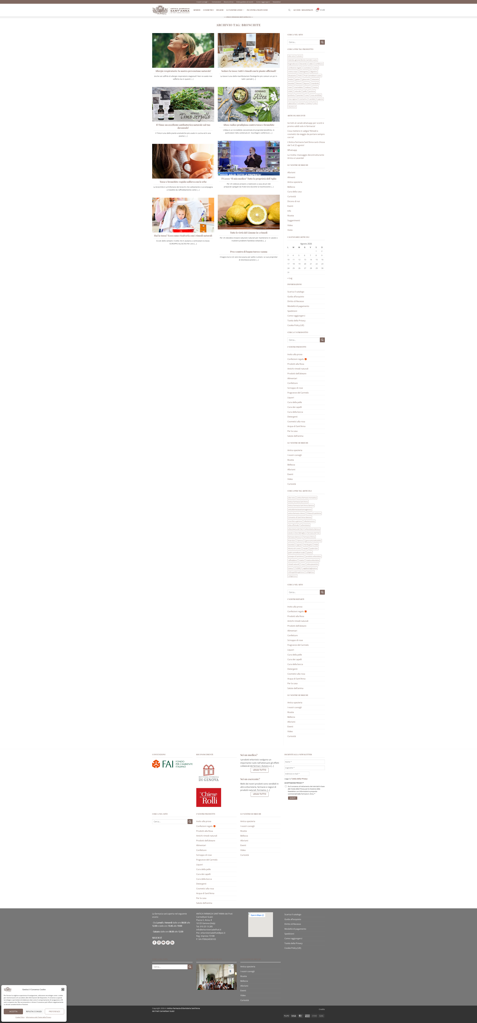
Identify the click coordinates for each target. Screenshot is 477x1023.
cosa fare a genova (295, 521)
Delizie (220, 10)
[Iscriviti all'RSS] (172, 943)
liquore (306, 83)
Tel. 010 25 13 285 (204, 926)
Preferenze (54, 1011)
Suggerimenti (293, 220)
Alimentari (292, 378)
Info (289, 211)
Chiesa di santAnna (314, 513)
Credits (322, 1009)
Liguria (298, 545)
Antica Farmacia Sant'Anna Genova (301, 505)
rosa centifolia (316, 95)
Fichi (300, 75)
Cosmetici (208, 10)
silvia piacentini (312, 564)
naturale (298, 91)
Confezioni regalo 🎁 (297, 359)
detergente (304, 72)
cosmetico (307, 68)
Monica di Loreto (294, 548)
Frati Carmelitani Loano (312, 75)
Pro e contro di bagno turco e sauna (248, 251)
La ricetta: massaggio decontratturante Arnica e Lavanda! (305, 157)
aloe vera (291, 56)
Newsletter (277, 2)
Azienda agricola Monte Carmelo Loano (302, 60)
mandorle (315, 83)
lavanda (291, 83)
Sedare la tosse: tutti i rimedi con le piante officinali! (248, 71)
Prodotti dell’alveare (296, 373)
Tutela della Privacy (296, 320)
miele (290, 91)
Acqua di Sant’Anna (296, 426)
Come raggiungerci (263, 2)
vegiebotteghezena (310, 568)
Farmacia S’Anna (309, 537)
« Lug (289, 278)
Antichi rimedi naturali (297, 368)
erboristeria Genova (312, 529)
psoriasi (300, 95)
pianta (309, 552)
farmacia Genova (294, 537)
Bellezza (291, 187)
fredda (290, 79)
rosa (306, 95)
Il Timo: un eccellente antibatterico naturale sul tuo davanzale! (183, 126)
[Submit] (322, 42)
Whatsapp (292, 150)
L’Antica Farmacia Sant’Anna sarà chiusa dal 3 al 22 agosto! (306, 144)
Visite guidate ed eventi (244, 2)
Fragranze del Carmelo (298, 392)
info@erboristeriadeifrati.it (208, 929)
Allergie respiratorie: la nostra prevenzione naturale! (183, 71)
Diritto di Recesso (295, 301)
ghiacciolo (306, 79)
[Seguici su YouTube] (163, 943)
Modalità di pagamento (298, 306)
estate (290, 533)
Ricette (290, 215)
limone (298, 83)
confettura (319, 64)
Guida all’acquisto (295, 296)
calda (311, 64)
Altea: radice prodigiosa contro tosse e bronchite (248, 124)
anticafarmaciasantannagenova (299, 509)
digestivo (313, 72)
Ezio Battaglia (300, 533)
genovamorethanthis (313, 541)
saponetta (292, 103)
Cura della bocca (295, 412)
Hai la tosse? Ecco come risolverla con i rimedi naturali (183, 235)
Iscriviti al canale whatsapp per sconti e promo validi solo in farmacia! (305, 125)
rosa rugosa (292, 99)
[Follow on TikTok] (168, 943)
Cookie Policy (20, 1017)
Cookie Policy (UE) (295, 325)
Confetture (292, 383)
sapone (320, 99)
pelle (305, 91)
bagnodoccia (293, 64)
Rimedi (197, 10)
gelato (297, 79)
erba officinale (293, 525)
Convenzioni (216, 2)
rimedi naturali (293, 564)
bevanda (303, 64)
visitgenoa (310, 572)
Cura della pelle (294, 402)
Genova (300, 541)
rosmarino (303, 99)
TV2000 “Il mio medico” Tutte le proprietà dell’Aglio (248, 178)
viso (315, 103)
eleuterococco (309, 521)
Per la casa (292, 431)
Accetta (13, 1011)
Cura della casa (294, 191)
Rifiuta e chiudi (34, 1011)
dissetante (292, 75)
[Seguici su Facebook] (154, 943)
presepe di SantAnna (295, 556)
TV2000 (297, 568)
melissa (308, 87)
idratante (315, 79)
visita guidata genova (296, 572)
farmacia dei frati (313, 533)
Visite (290, 230)
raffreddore (292, 560)
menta (315, 87)
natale (305, 548)
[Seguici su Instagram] (159, 943)
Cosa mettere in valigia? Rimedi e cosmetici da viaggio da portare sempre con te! (306, 134)
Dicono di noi (228, 2)
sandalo (312, 99)
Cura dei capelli (294, 407)
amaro (299, 56)
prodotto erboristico (313, 556)
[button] (63, 989)
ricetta (301, 560)
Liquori (290, 397)
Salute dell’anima (295, 436)
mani (290, 87)
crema (316, 68)
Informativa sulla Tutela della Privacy (38, 1017)
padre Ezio (314, 548)
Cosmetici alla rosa (296, 421)
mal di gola (308, 545)
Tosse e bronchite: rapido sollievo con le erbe (183, 181)
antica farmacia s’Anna (296, 513)
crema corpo (293, 72)
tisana (309, 103)
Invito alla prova (294, 354)
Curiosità (291, 196)
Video (290, 225)
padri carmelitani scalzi (296, 552)
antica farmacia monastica (307, 498)
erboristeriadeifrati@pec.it (213, 932)
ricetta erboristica (312, 560)
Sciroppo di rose (295, 388)
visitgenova (292, 576)
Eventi (290, 206)
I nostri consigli (201, 2)
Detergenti (292, 416)
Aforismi (291, 172)
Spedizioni (292, 311)
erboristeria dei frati (295, 529)
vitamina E (292, 107)
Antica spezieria (294, 182)
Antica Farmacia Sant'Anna (298, 501)
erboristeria (305, 525)
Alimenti (291, 177)
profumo (291, 95)
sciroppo (301, 103)
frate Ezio (291, 541)
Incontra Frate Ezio (257, 10)
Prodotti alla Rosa (295, 364)
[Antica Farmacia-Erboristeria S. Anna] (171, 10)
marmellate (298, 87)
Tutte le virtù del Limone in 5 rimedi (248, 232)
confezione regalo (294, 68)
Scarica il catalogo (295, 291)
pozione (312, 91)
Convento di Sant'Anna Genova (299, 517)
